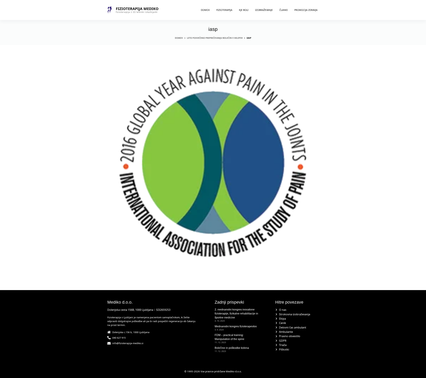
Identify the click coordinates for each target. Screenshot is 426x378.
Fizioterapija (224, 10)
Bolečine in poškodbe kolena (232, 347)
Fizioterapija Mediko (137, 8)
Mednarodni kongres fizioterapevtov (236, 326)
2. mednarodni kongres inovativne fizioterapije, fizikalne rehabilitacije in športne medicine (236, 313)
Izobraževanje (264, 10)
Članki (283, 10)
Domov (205, 10)
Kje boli (243, 10)
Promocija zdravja (306, 10)
